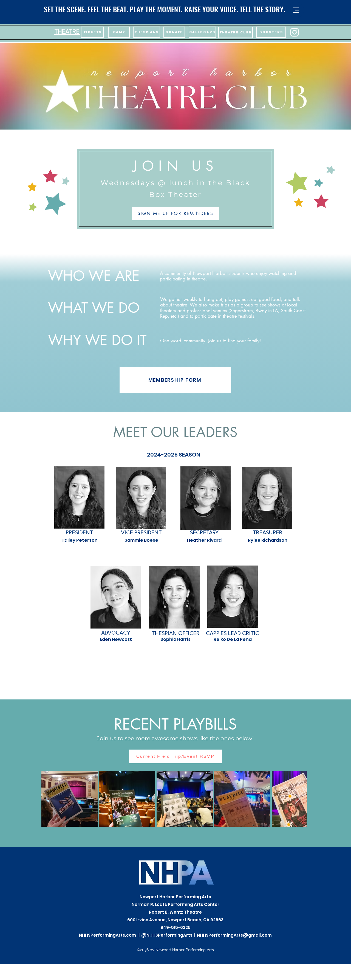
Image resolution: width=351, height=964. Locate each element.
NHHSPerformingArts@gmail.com (234, 935)
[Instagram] (294, 32)
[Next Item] (298, 799)
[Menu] (296, 10)
